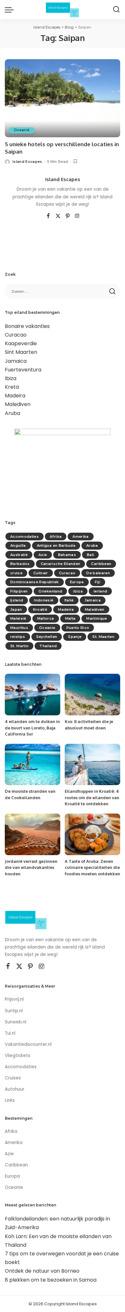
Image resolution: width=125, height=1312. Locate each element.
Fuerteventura (23, 369)
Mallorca (45, 618)
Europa (77, 582)
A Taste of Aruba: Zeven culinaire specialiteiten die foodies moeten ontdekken (92, 867)
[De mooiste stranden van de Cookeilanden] (32, 764)
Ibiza (10, 378)
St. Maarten (103, 636)
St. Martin (19, 646)
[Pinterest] (67, 216)
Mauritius (19, 627)
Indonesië (43, 600)
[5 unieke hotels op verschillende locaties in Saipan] (62, 98)
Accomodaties (24, 536)
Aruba (12, 413)
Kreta (12, 387)
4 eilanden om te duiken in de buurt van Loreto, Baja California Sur (32, 727)
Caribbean (101, 563)
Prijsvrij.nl (14, 999)
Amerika (80, 536)
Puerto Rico (77, 627)
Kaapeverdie (21, 343)
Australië (19, 555)
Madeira (15, 395)
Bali (90, 555)
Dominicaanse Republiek (34, 582)
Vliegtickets (18, 1056)
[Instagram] (77, 216)
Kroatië (40, 609)
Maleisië (18, 618)
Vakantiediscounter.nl (28, 1044)
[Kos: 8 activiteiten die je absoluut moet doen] (92, 694)
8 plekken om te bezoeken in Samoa (50, 1280)
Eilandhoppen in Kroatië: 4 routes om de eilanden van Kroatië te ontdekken (92, 797)
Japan (16, 609)
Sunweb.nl (15, 1022)
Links (10, 1100)
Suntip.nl (14, 1011)
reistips (17, 636)
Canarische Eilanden (60, 563)
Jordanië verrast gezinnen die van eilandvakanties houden (31, 867)
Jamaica (16, 361)
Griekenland (50, 591)
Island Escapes (27, 161)
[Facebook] (48, 216)
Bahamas (67, 555)
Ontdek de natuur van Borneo (42, 1271)
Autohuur (14, 1089)
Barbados (20, 563)
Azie (42, 555)
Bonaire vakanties (27, 326)
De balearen (98, 573)
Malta (70, 618)
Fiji (97, 582)
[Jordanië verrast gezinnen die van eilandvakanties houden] (32, 834)
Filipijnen (19, 591)
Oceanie (47, 627)
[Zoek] (116, 9)
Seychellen (46, 636)
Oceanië (21, 130)
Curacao (16, 334)
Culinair (40, 573)
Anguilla (18, 545)
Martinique (96, 618)
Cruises (13, 1078)
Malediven (17, 404)
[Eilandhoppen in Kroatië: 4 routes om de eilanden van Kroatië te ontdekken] (92, 764)
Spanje (74, 636)
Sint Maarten (21, 352)
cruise (16, 573)
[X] (58, 216)
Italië (69, 600)
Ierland (100, 591)
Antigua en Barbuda (56, 545)
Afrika (56, 536)
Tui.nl (10, 1033)
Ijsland (16, 600)
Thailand (48, 646)
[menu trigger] (11, 9)
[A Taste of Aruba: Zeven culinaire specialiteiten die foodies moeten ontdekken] (92, 834)
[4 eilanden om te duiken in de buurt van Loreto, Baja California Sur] (32, 694)
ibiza (78, 591)
